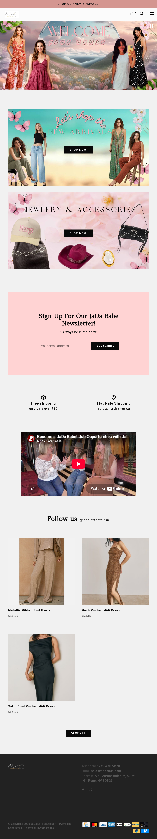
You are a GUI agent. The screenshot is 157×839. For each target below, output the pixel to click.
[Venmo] (145, 832)
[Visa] (103, 826)
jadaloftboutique (95, 520)
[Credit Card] (86, 826)
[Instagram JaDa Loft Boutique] (90, 790)
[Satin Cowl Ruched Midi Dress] (41, 668)
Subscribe (105, 346)
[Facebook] (83, 790)
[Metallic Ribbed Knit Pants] (41, 572)
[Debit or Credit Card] (144, 826)
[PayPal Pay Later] (136, 832)
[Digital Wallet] (123, 826)
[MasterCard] (94, 826)
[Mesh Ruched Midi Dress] (115, 572)
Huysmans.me (45, 828)
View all (78, 733)
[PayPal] (135, 826)
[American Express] (112, 826)
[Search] (142, 14)
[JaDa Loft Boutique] (16, 766)
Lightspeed (15, 828)
